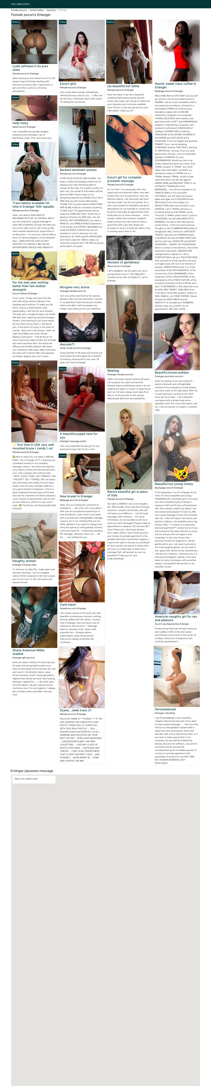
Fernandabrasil (165, 709)
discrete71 (67, 344)
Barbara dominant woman (78, 170)
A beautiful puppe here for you (79, 435)
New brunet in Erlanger (76, 496)
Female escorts (19, 9)
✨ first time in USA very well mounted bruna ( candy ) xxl (33, 446)
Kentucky (51, 9)
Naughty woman (24, 561)
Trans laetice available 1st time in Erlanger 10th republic (33, 204)
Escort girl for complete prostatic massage (124, 179)
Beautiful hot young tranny (174, 484)
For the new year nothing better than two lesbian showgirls (30, 286)
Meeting (113, 370)
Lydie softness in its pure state (30, 68)
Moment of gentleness (123, 262)
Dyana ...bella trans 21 (75, 710)
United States (37, 9)
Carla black (68, 604)
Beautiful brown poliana (172, 372)
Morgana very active (74, 287)
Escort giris (68, 83)
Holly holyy (20, 123)
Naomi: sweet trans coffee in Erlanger (175, 85)
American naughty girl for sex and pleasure (176, 618)
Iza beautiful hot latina (123, 86)
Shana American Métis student (28, 652)
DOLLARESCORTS (20, 4)
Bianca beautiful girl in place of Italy (127, 493)
